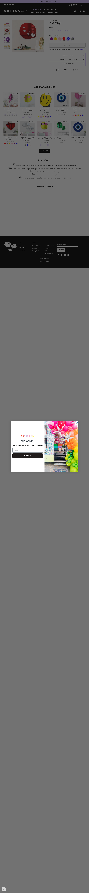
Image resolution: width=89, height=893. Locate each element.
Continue (27, 456)
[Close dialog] (76, 423)
